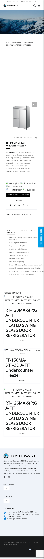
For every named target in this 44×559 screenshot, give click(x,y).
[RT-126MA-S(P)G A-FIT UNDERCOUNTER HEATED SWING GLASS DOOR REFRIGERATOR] (22, 393)
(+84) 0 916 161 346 (14, 516)
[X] (15, 205)
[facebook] (4, 477)
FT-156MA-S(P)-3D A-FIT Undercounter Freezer (19, 367)
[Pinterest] (23, 205)
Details (22, 341)
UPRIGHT (27, 43)
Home (8, 43)
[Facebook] (10, 205)
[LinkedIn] (19, 205)
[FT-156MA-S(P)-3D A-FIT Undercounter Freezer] (22, 352)
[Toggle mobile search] (34, 5)
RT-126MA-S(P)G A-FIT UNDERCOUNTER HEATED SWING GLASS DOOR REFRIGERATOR (22, 415)
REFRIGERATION (17, 43)
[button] (34, 104)
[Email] (27, 205)
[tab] (14, 229)
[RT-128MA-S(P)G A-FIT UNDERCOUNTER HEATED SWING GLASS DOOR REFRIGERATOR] (22, 300)
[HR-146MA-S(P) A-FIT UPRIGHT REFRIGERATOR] (21, 117)
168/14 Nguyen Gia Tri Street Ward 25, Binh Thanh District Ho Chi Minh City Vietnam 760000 (23, 513)
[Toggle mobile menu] (39, 5)
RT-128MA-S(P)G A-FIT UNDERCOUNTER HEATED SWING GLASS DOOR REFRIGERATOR (22, 322)
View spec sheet (13, 195)
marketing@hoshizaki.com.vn (17, 519)
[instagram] (9, 477)
